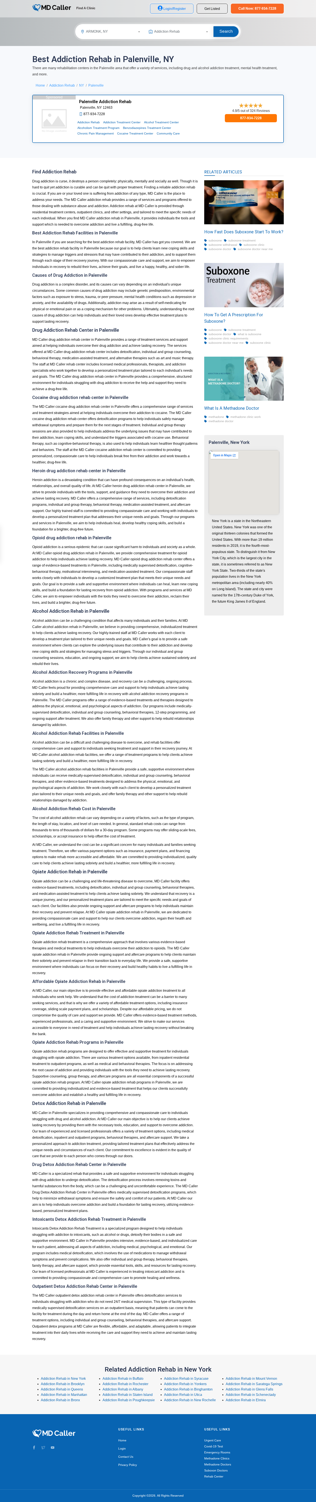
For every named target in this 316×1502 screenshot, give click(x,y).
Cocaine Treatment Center (135, 133)
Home (40, 85)
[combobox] (114, 32)
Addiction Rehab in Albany (123, 1389)
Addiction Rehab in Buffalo (123, 1378)
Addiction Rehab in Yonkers (185, 1384)
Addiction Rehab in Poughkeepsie (129, 1400)
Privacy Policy (127, 1465)
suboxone (215, 240)
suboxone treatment (242, 240)
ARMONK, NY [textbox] (97, 31)
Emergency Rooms (217, 1452)
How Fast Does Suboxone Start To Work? (243, 231)
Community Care (168, 133)
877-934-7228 (251, 118)
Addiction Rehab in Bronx (60, 1400)
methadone (216, 417)
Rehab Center (213, 1476)
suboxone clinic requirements (228, 338)
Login (122, 1448)
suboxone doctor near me (255, 249)
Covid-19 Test (213, 1446)
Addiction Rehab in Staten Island (128, 1395)
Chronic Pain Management (95, 133)
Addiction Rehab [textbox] (167, 31)
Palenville (96, 85)
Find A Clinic (85, 8)
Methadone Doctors (217, 1464)
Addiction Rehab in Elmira (246, 1400)
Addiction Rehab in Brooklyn (62, 1384)
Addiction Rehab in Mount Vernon (251, 1378)
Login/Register (174, 9)
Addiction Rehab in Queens (62, 1389)
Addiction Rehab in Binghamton (188, 1389)
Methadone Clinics (216, 1458)
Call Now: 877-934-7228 (257, 8)
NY (81, 85)
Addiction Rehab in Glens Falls (249, 1389)
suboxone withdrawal (223, 244)
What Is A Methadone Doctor (231, 408)
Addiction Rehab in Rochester (125, 1384)
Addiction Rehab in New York (63, 1378)
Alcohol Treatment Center (161, 122)
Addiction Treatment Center (122, 122)
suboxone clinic (254, 244)
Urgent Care (212, 1440)
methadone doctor (221, 421)
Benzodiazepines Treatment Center (147, 128)
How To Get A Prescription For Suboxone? (233, 318)
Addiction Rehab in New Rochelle (190, 1400)
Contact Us (125, 1456)
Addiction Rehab (62, 85)
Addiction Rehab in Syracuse (186, 1378)
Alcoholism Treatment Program (98, 128)
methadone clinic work (245, 417)
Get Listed (212, 9)
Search (226, 31)
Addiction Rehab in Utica (183, 1395)
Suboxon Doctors (216, 1470)
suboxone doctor (220, 249)
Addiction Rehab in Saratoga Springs (254, 1384)
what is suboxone (249, 334)
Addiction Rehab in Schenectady (251, 1395)
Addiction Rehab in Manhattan (64, 1395)
